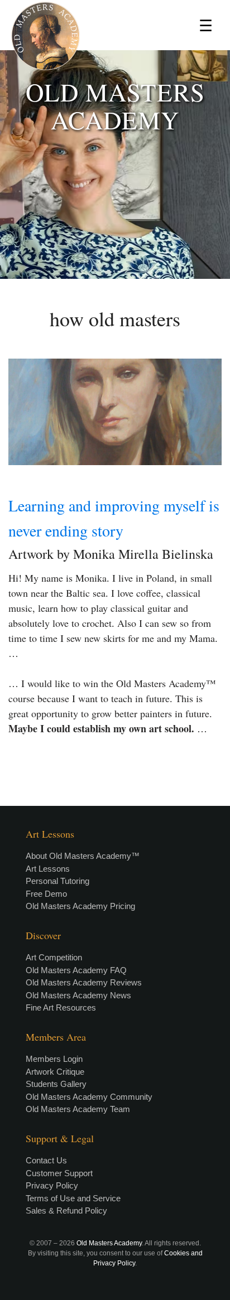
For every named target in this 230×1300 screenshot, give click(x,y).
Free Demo (46, 893)
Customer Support (59, 1173)
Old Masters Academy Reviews (84, 982)
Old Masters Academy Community (89, 1096)
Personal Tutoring (57, 881)
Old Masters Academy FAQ (76, 970)
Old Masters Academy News (78, 995)
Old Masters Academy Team (78, 1109)
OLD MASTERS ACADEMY (115, 106)
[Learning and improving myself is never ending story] (115, 412)
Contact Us (46, 1160)
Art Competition (54, 957)
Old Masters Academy (109, 1243)
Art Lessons (48, 868)
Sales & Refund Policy (66, 1210)
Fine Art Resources (61, 1007)
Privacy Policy (52, 1185)
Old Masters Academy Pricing (80, 906)
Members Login (54, 1059)
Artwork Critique (55, 1071)
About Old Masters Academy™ (83, 856)
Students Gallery (56, 1084)
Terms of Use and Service (73, 1198)
